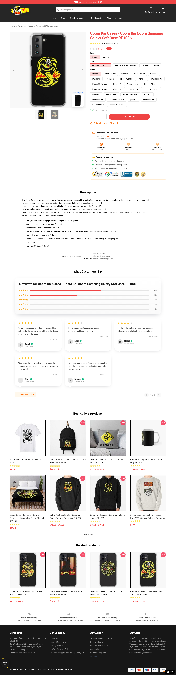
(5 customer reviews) (109, 44)
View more (88, 535)
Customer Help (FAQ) (98, 653)
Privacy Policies (56, 645)
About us (54, 638)
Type (92, 53)
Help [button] (171, 672)
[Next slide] (82, 70)
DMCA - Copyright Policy (60, 649)
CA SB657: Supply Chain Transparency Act (67, 653)
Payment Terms (96, 642)
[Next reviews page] (159, 395)
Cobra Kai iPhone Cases (47, 26)
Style (92, 61)
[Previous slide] (13, 70)
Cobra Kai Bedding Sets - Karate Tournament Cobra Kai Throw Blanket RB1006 (27, 518)
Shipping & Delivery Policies (101, 638)
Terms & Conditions (58, 642)
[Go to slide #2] (54, 114)
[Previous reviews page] (146, 395)
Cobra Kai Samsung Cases (102, 259)
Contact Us (94, 649)
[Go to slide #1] (41, 114)
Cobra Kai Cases (25, 26)
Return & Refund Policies (100, 645)
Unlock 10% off (5, 663)
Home (12, 26)
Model (92, 70)
